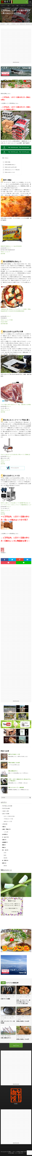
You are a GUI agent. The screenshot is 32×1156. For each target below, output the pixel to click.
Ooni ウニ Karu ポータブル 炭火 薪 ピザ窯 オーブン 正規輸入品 (15, 454)
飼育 (17, 5)
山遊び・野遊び (5, 829)
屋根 (3, 1035)
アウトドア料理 (26, 995)
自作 (10, 19)
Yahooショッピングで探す (7, 320)
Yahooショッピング (5, 251)
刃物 (3, 826)
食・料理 (4, 860)
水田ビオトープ (7, 821)
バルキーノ (3, 5)
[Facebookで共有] (4, 559)
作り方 (17, 18)
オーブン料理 (19, 996)
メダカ (13, 5)
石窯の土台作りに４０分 (9, 172)
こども (5, 831)
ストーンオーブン (21, 1037)
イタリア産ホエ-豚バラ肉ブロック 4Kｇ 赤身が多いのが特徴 (16, 404)
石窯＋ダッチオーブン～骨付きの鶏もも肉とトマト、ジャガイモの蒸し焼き (23, 1001)
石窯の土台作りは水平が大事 (9, 167)
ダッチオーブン (9, 18)
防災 (16, 19)
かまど (4, 18)
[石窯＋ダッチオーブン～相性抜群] (4, 790)
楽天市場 (3, 253)
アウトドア (20, 995)
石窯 (8, 5)
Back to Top (16, 1045)
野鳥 (3, 847)
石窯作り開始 (6, 162)
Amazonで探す (4, 321)
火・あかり (4, 837)
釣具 (5, 857)
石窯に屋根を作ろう (13, 770)
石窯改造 (8, 1035)
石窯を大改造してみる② (14, 762)
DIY (18, 1035)
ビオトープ (23, 5)
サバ (8, 996)
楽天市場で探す (4, 323)
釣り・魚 (4, 850)
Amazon (2, 461)
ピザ (14, 18)
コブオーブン (20, 1017)
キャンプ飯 (4, 996)
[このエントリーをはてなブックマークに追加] (27, 559)
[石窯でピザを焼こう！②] (4, 756)
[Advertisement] (16, 45)
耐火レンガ (6, 19)
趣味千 (10, 1151)
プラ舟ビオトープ (7, 818)
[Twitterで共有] (12, 559)
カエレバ (9, 248)
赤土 (14, 19)
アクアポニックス (6, 805)
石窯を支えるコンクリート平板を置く (11, 169)
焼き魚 (19, 1019)
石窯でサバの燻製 (5, 998)
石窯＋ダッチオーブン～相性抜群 (16, 787)
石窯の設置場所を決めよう (9, 164)
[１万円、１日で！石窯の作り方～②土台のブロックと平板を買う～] (4, 781)
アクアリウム (5, 808)
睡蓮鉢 (24, 18)
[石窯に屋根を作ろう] (4, 773)
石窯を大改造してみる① (22, 1039)
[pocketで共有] (8, 562)
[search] (30, 797)
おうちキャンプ (5, 995)
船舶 (3, 844)
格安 (20, 18)
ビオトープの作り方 (8, 816)
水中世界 (4, 834)
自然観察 (4, 842)
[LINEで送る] (23, 562)
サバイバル (12, 996)
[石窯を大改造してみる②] (4, 765)
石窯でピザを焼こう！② (14, 754)
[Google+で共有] (20, 559)
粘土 (2, 19)
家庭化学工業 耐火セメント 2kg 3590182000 (11, 246)
